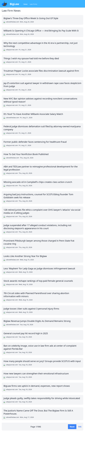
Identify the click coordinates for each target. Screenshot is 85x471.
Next (72, 426)
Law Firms (33, 4)
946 (79, 426)
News (25, 4)
